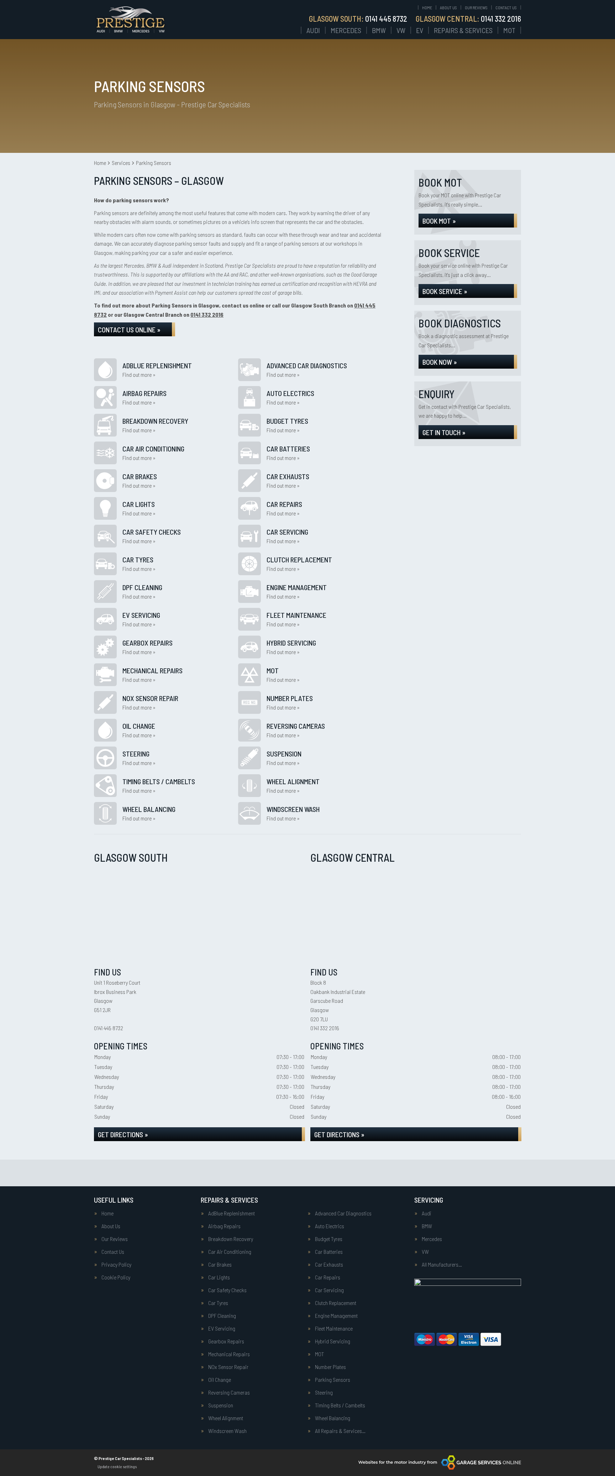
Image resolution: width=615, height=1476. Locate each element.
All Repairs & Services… (340, 1431)
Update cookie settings (117, 1466)
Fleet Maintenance (334, 1328)
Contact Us (506, 7)
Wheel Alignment (225, 1418)
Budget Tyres (328, 1239)
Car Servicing (329, 1290)
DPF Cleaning (222, 1316)
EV (419, 30)
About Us (448, 7)
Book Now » (439, 362)
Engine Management (336, 1316)
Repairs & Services (463, 30)
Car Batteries (329, 1252)
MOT (509, 30)
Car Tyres (218, 1303)
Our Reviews (476, 7)
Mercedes (346, 30)
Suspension (220, 1405)
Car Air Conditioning (229, 1252)
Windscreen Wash (227, 1431)
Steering (324, 1392)
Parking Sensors (332, 1380)
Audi (313, 30)
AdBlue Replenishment (231, 1213)
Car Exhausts (329, 1264)
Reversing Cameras (229, 1392)
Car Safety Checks (227, 1290)
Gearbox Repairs (226, 1341)
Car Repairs (327, 1277)
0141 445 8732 (358, 18)
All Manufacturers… (442, 1264)
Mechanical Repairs (229, 1354)
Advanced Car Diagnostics (343, 1213)
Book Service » (444, 291)
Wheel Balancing (332, 1418)
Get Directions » (123, 1134)
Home (427, 7)
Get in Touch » (444, 432)
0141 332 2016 (468, 18)
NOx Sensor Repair (228, 1367)
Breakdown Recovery (230, 1239)
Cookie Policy (115, 1277)
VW (400, 30)
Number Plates (330, 1367)
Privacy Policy (116, 1264)
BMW (379, 30)
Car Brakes (220, 1264)
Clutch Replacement (335, 1303)
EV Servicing (221, 1328)
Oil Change (219, 1380)
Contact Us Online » (129, 329)
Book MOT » (439, 220)
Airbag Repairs (224, 1226)
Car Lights (219, 1277)
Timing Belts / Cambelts (340, 1405)
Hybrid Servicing (332, 1341)
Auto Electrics (329, 1226)
